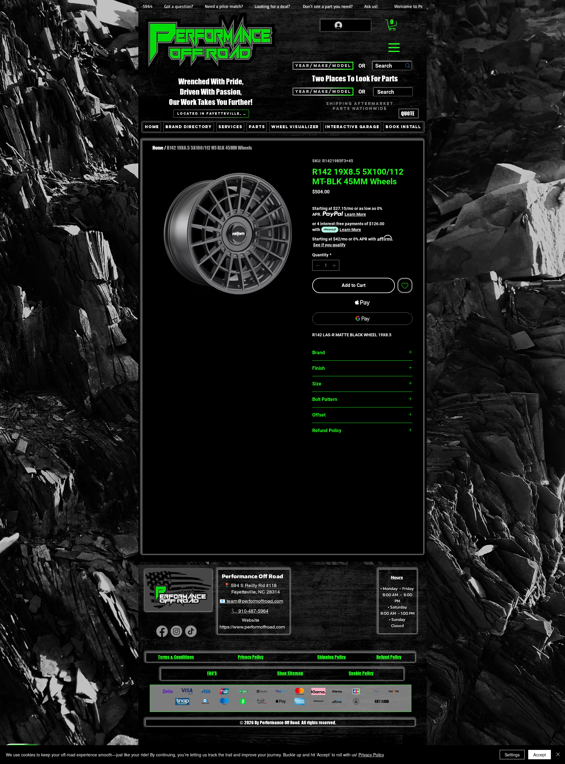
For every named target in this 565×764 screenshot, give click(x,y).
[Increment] (334, 265)
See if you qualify (329, 245)
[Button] (407, 154)
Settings (512, 755)
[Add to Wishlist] (405, 285)
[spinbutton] (325, 265)
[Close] (557, 754)
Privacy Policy (371, 755)
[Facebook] (162, 631)
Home (157, 148)
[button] (392, 25)
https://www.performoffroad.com (252, 627)
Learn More (355, 214)
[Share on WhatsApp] (338, 451)
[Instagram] (176, 631)
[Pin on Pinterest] (327, 451)
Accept (539, 755)
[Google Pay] (362, 318)
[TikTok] (191, 631)
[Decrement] (316, 265)
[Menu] (394, 48)
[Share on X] (349, 451)
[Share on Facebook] (316, 451)
